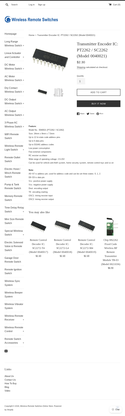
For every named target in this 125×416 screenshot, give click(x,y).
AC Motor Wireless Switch (14, 78)
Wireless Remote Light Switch (14, 148)
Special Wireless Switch (14, 233)
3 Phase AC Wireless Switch (14, 124)
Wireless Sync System (12, 283)
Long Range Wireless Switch (14, 43)
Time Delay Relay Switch (14, 209)
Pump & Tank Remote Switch (13, 186)
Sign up (41, 4)
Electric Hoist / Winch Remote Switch (13, 173)
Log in (32, 4)
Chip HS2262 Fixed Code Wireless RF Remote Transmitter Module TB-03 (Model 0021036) (110, 252)
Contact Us (10, 379)
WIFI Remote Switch (12, 136)
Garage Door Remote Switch (13, 260)
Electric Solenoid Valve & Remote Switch (14, 246)
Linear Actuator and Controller (14, 55)
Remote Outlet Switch (12, 159)
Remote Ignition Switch (13, 271)
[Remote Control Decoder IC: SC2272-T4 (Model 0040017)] (38, 227)
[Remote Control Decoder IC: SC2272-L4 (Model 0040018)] (62, 227)
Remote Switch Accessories (14, 341)
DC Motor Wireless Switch (14, 66)
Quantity (80, 76)
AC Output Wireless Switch (14, 113)
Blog (7, 387)
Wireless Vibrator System (14, 306)
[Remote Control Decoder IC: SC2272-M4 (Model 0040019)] (86, 227)
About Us (9, 376)
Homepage (11, 34)
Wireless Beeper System (14, 294)
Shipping (81, 67)
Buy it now (99, 103)
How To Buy (11, 383)
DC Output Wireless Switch (14, 101)
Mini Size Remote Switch (14, 221)
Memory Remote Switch (13, 198)
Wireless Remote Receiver (14, 318)
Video (7, 390)
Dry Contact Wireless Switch (14, 90)
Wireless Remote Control (14, 329)
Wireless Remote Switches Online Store (36, 406)
